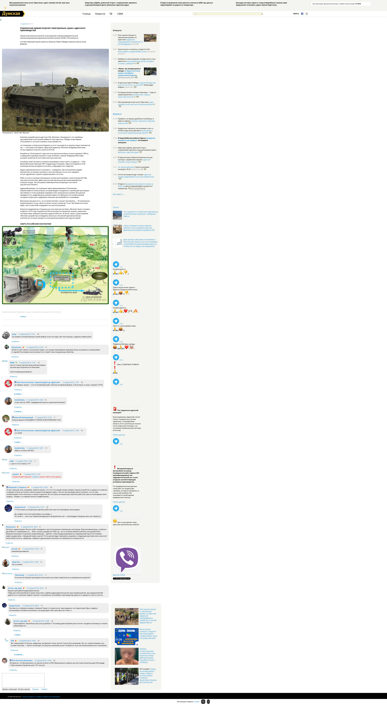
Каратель (16, 562)
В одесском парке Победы (128, 83)
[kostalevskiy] (8, 404)
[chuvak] (5, 547)
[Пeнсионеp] (7, 573)
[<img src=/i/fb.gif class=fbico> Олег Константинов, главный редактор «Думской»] (8, 387)
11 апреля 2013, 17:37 (70, 382)
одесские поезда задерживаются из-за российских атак (136, 175)
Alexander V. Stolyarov (17, 487)
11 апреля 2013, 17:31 (27, 362)
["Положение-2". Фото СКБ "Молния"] (55, 131)
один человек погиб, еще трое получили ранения (135, 103)
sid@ (12, 461)
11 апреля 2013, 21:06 (34, 347)
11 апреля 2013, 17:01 (26, 334)
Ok (203, 701)
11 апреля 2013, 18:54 (29, 527)
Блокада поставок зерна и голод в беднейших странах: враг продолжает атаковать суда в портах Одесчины (261, 4)
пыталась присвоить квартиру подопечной (136, 122)
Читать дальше (119, 435)
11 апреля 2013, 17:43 (43, 417)
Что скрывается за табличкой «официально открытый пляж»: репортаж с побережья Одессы (140, 214)
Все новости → (119, 194)
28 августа (117, 114)
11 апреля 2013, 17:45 (23, 461)
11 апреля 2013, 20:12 (34, 575)
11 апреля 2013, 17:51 (32, 474)
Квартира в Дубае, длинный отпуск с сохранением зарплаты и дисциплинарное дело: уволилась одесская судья (111, 4)
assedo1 (15, 474)
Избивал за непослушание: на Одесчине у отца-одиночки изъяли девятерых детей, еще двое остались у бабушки (148, 655)
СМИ (120, 13)
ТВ (110, 13)
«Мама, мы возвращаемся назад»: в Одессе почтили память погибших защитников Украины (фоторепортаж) (148, 675)
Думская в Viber (119, 575)
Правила (35, 689)
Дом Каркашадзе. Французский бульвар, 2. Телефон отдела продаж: (337, 4)
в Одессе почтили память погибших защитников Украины (129, 73)
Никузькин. (17, 347)
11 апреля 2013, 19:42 (30, 562)
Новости (100, 13)
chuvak (15, 549)
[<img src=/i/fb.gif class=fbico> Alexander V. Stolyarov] (3, 486)
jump (14, 334)
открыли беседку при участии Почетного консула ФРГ (137, 84)
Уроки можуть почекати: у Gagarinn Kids (134, 49)
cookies (196, 701)
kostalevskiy (20, 400)
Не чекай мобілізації (126, 167)
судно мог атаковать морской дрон (134, 161)
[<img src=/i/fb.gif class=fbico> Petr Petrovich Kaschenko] (4, 663)
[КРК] (6, 641)
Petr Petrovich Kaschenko (22, 660)
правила (35, 477)
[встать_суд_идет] (4, 588)
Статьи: (116, 207)
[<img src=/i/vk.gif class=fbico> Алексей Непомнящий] (6, 422)
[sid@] (4, 460)
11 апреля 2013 (24, 24)
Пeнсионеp (19, 575)
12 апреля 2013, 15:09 (27, 641)
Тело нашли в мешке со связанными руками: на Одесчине (127, 37)
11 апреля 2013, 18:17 (35, 448)
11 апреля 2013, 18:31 (39, 487)
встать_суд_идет (15, 588)
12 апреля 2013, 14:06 (40, 621)
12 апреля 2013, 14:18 (42, 660)
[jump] (6, 338)
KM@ (12, 362)
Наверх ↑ (23, 316)
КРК (12, 641)
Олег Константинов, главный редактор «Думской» (38, 382)
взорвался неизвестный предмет (136, 139)
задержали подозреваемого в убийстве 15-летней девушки (130, 41)
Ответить (15, 341)
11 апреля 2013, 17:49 (70, 430)
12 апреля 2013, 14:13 (36, 507)
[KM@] (5, 361)
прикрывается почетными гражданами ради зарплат (135, 131)
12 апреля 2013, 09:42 (30, 606)
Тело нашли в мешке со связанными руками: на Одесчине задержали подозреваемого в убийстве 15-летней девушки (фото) (148, 616)
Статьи (87, 13)
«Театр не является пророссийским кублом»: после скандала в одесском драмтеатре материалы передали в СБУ (139, 228)
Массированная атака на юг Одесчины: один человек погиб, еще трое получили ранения (39, 4)
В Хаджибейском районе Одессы (132, 138)
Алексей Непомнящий (23, 417)
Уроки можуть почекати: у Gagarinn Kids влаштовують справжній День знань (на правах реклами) (148, 633)
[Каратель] (6, 566)
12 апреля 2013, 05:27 (35, 588)
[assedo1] (6, 473)
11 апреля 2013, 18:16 (35, 400)
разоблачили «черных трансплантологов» (134, 96)
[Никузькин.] (7, 348)
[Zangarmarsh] (8, 511)
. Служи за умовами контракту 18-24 (133, 168)
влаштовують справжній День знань (132, 51)
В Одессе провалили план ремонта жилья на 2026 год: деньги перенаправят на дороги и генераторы (186, 4)
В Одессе (121, 184)
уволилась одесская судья (128, 152)
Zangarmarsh (20, 507)
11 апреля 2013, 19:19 (30, 549)
